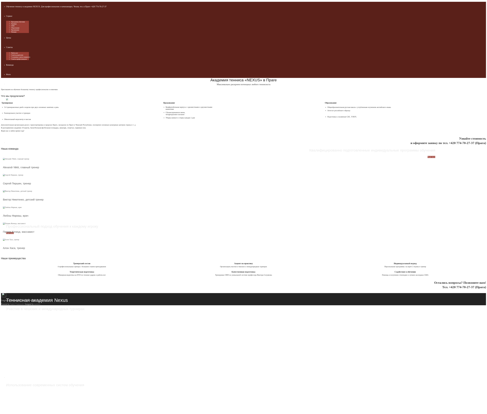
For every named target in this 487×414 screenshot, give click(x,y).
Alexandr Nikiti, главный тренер (21, 167)
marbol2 (37, 304)
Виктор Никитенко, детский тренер (23, 199)
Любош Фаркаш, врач (15, 215)
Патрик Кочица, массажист (18, 231)
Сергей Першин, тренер (17, 183)
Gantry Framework (17, 304)
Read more (431, 157)
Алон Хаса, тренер (14, 248)
